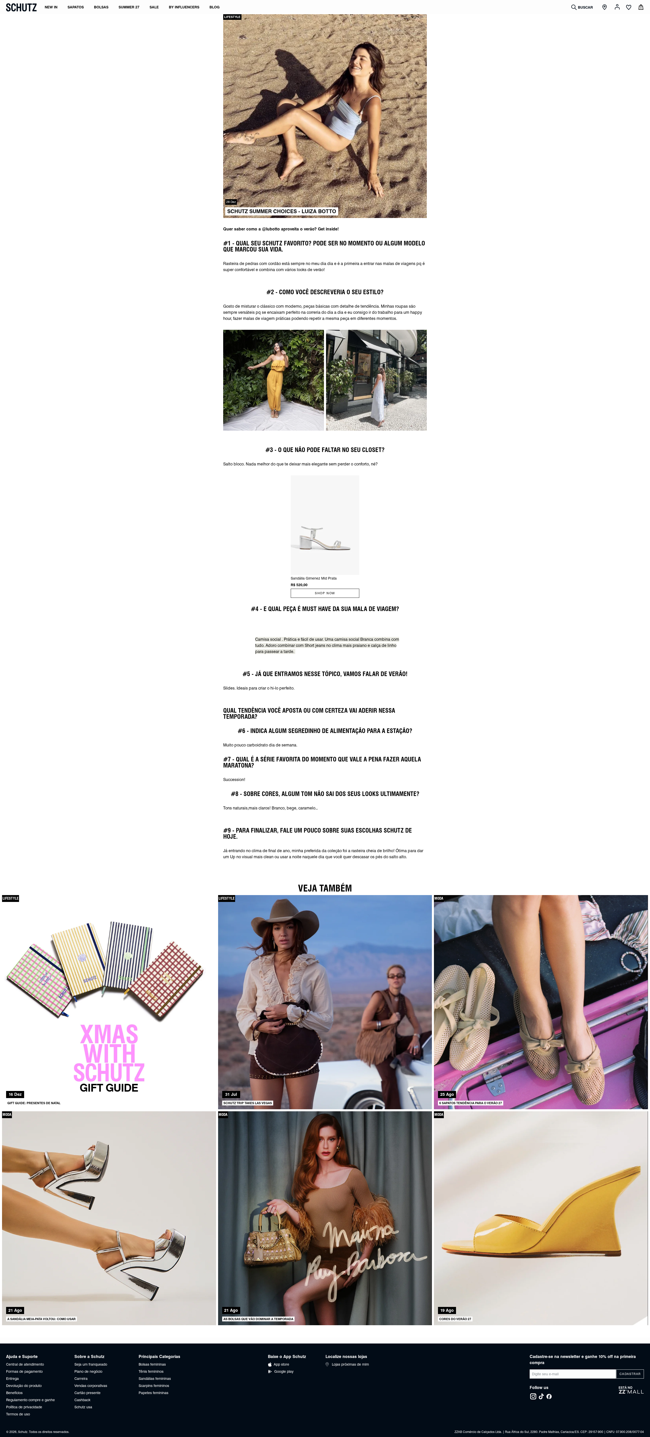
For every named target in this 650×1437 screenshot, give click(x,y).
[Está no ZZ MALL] (631, 1393)
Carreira (81, 1379)
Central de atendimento (25, 1364)
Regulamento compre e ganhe (30, 1400)
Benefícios (14, 1393)
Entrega (12, 1379)
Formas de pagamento (24, 1371)
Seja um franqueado (90, 1364)
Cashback (82, 1400)
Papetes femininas (153, 1393)
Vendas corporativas (90, 1386)
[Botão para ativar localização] (605, 7)
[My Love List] (629, 8)
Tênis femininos (151, 1371)
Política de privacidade (24, 1407)
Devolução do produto (24, 1386)
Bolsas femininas (152, 1364)
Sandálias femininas (155, 1379)
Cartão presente (87, 1393)
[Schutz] (21, 7)
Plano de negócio (88, 1371)
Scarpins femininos (154, 1386)
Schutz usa (83, 1407)
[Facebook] (549, 1396)
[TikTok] (541, 1396)
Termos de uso (18, 1414)
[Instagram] (533, 1396)
